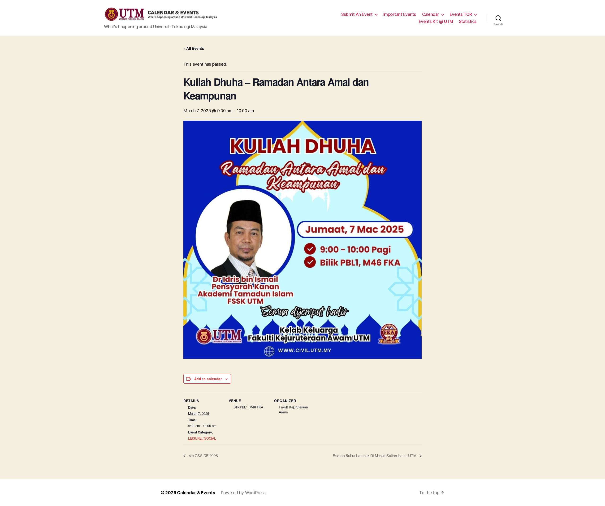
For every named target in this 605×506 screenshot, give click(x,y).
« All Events (193, 48)
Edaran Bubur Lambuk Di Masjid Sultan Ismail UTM (375, 455)
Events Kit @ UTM (436, 21)
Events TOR (461, 14)
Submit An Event (357, 14)
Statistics (468, 21)
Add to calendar (208, 378)
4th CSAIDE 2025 (203, 455)
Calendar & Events (196, 492)
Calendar (430, 14)
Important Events (399, 14)
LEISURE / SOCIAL (202, 438)
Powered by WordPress (243, 492)
